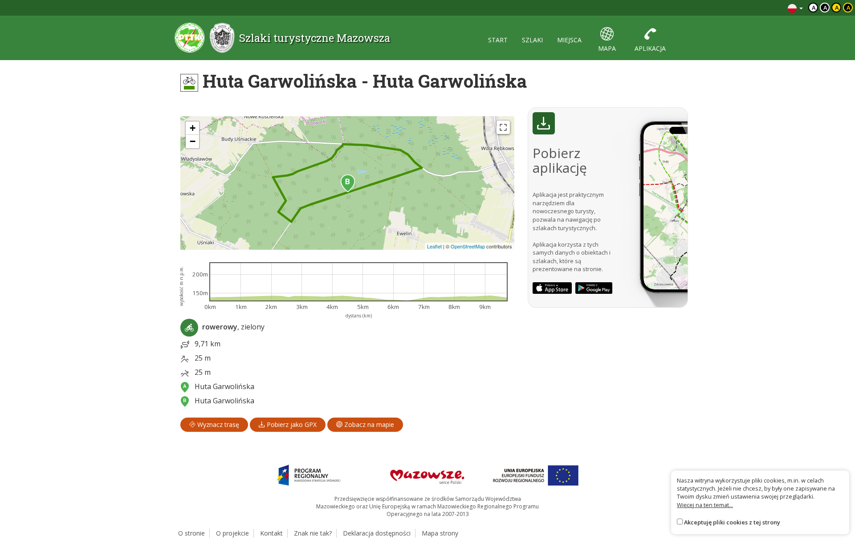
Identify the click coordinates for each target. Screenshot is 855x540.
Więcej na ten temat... (705, 505)
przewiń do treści (757, 7)
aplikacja (650, 48)
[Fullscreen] (503, 127)
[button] (348, 183)
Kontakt (271, 533)
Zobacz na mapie (368, 424)
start (498, 40)
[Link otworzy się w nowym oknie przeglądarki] (552, 288)
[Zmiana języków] (795, 7)
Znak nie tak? (313, 533)
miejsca (569, 40)
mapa (607, 48)
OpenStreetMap (468, 246)
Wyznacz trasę (217, 424)
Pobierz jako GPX (291, 424)
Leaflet (434, 246)
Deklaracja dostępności (377, 533)
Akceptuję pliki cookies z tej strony (732, 522)
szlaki (532, 40)
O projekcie (232, 533)
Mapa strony (440, 533)
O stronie (191, 533)
